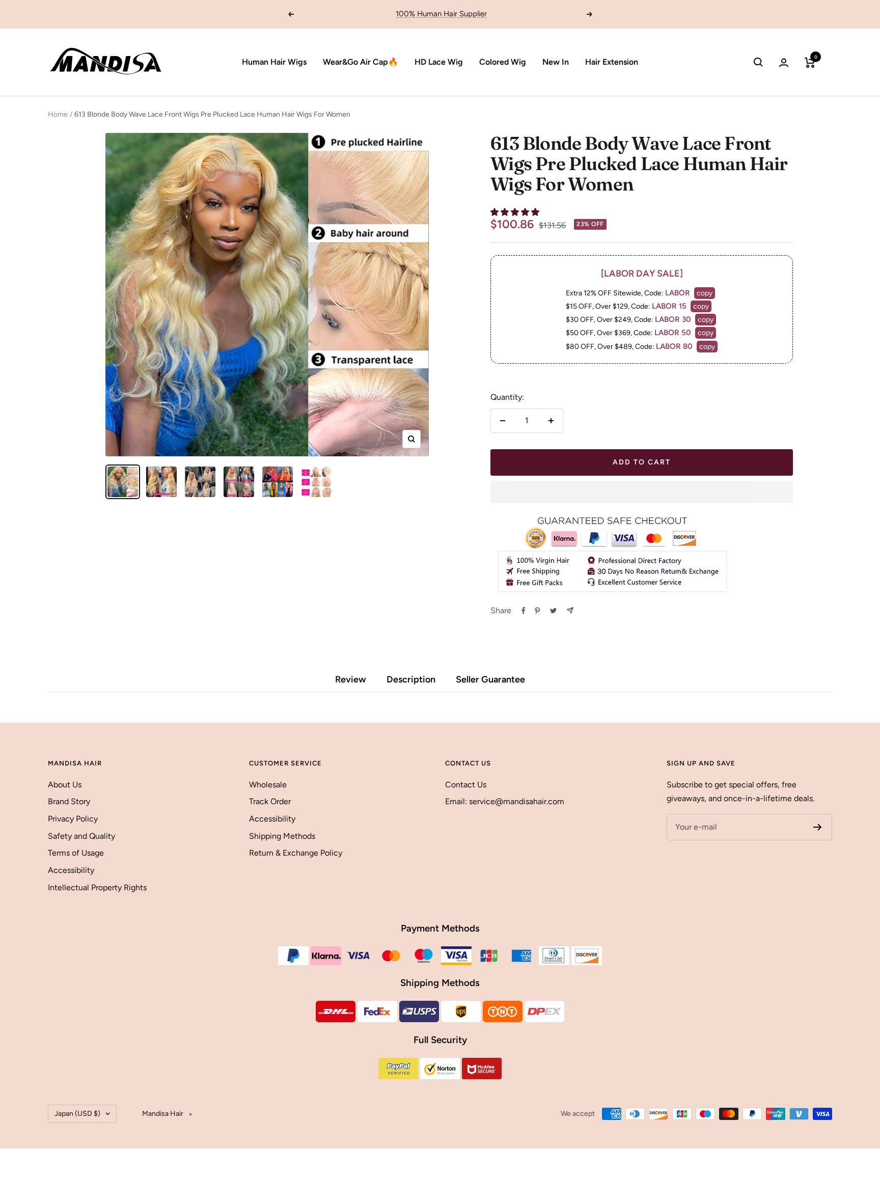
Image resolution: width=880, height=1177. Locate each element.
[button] (515, 212)
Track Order (270, 801)
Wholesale (268, 784)
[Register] (817, 827)
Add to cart (642, 462)
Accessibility (71, 870)
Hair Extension (611, 62)
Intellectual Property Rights (97, 887)
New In (555, 62)
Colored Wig (502, 62)
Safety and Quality (81, 836)
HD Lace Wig (439, 62)
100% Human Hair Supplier (441, 13)
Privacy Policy (73, 819)
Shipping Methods (282, 836)
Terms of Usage (76, 853)
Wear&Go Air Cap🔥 (360, 62)
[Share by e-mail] (570, 610)
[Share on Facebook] (523, 610)
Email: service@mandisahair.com (504, 801)
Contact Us (465, 784)
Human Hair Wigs (274, 62)
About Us (64, 784)
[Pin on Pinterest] (537, 610)
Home (58, 114)
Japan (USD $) (77, 1113)
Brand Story (69, 801)
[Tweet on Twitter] (553, 610)
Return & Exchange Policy (295, 853)
